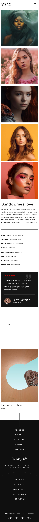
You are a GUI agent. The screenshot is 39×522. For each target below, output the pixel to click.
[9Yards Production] (6, 4)
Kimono (8, 513)
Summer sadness (10, 405)
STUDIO (4, 408)
